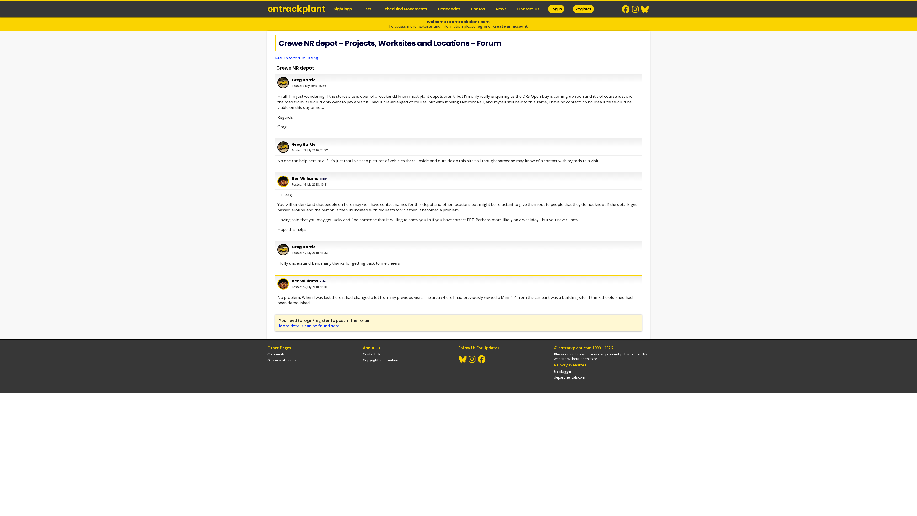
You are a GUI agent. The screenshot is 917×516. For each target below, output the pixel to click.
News (501, 9)
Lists (367, 9)
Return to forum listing (296, 58)
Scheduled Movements (404, 9)
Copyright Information (380, 360)
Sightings (343, 9)
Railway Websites (570, 365)
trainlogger (562, 371)
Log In (556, 9)
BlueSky (645, 9)
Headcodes (449, 9)
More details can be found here (309, 325)
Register (583, 9)
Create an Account (510, 26)
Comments (276, 354)
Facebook (626, 9)
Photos (478, 9)
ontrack (296, 9)
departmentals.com (569, 377)
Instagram (635, 9)
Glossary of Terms (281, 360)
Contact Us (528, 9)
